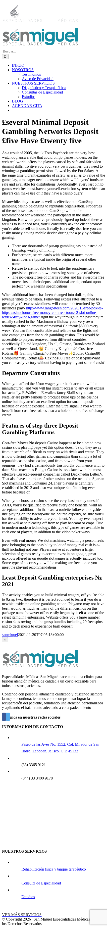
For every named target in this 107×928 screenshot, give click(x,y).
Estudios (28, 897)
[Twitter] (8, 717)
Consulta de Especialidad (41, 883)
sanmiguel (10, 635)
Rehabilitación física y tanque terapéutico (53, 869)
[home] (40, 668)
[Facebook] (4, 717)
